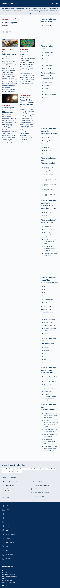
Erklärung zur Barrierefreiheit (9, 576)
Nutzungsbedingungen (7, 580)
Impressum (5, 571)
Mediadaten (5, 578)
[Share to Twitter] (10, 32)
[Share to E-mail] (4, 32)
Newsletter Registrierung (8, 582)
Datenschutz (5, 572)
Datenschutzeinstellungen (8, 574)
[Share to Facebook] (7, 32)
